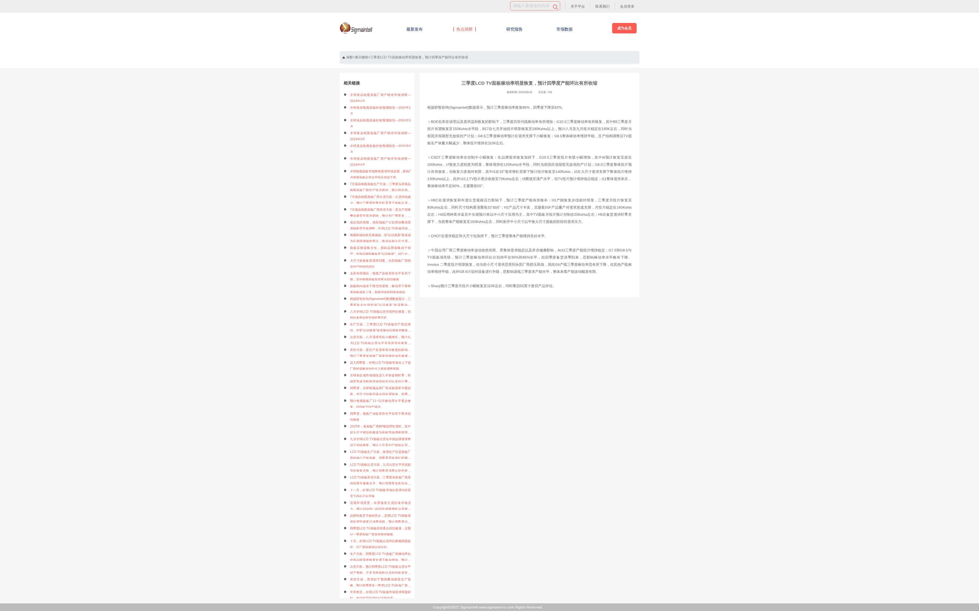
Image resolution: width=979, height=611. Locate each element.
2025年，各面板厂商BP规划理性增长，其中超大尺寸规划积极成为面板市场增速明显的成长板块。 (380, 430)
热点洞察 (464, 29)
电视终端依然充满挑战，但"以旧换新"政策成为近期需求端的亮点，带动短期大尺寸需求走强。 (380, 238)
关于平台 (578, 6)
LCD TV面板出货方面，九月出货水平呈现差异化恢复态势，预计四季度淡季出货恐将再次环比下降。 (380, 468)
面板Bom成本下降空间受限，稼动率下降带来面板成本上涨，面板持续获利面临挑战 (380, 289)
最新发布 (414, 29)
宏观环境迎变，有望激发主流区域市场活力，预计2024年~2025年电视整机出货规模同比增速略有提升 (380, 506)
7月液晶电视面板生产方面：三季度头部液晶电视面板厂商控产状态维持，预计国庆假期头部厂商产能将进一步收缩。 (380, 187)
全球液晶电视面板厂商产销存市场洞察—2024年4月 (380, 162)
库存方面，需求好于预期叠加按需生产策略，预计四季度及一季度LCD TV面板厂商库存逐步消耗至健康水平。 (380, 583)
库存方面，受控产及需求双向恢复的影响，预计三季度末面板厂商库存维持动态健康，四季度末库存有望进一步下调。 (380, 353)
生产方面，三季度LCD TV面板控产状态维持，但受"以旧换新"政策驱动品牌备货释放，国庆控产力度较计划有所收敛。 (380, 328)
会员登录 (627, 6)
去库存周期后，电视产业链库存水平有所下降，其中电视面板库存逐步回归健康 (380, 276)
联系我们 (602, 6)
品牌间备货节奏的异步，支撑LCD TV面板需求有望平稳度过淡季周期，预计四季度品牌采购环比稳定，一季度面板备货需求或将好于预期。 (380, 519)
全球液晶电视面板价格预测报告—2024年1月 (380, 111)
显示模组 (361, 57)
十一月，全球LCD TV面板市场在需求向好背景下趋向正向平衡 (380, 493)
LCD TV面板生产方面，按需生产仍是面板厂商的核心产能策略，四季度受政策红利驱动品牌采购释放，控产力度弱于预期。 (380, 455)
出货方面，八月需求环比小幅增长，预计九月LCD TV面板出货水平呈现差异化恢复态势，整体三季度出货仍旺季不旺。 (380, 340)
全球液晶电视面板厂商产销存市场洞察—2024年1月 (380, 98)
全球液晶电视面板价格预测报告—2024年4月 (380, 149)
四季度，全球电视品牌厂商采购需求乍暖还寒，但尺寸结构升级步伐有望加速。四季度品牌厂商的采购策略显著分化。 (380, 391)
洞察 (349, 57)
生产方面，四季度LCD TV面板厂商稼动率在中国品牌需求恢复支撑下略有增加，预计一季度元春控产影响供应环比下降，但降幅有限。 (380, 557)
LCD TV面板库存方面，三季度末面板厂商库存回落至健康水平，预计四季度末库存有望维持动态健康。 (380, 481)
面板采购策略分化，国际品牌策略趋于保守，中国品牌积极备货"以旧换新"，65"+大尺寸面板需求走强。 (380, 251)
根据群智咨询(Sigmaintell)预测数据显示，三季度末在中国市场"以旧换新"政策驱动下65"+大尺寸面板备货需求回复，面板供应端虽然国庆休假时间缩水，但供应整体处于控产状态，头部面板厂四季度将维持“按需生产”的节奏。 (380, 302)
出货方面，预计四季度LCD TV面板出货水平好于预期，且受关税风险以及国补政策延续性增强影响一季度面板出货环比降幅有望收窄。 (380, 570)
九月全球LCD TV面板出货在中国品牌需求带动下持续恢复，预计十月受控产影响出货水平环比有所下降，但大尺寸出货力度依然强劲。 (380, 442)
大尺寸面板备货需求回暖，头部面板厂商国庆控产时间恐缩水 (380, 264)
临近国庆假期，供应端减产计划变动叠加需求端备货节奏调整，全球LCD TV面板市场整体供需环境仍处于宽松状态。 (380, 226)
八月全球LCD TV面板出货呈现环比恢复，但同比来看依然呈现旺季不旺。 (380, 315)
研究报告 (514, 29)
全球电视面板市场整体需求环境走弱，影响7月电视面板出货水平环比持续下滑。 (380, 174)
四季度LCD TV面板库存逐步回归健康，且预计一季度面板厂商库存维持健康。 (380, 531)
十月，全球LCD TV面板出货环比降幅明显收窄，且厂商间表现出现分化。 (380, 544)
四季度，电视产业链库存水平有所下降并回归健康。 (380, 417)
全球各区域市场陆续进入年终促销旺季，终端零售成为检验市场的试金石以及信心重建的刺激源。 (380, 379)
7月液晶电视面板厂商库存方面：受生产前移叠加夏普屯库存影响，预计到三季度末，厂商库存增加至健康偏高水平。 (380, 213)
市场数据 (564, 29)
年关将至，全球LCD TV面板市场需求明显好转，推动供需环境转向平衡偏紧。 (380, 595)
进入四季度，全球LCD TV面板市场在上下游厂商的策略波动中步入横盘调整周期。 (380, 366)
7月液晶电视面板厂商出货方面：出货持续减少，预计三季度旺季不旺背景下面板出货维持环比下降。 (380, 200)
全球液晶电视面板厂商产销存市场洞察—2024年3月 (380, 136)
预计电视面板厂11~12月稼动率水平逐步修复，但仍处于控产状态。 (380, 404)
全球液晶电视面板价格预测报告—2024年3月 (380, 123)
